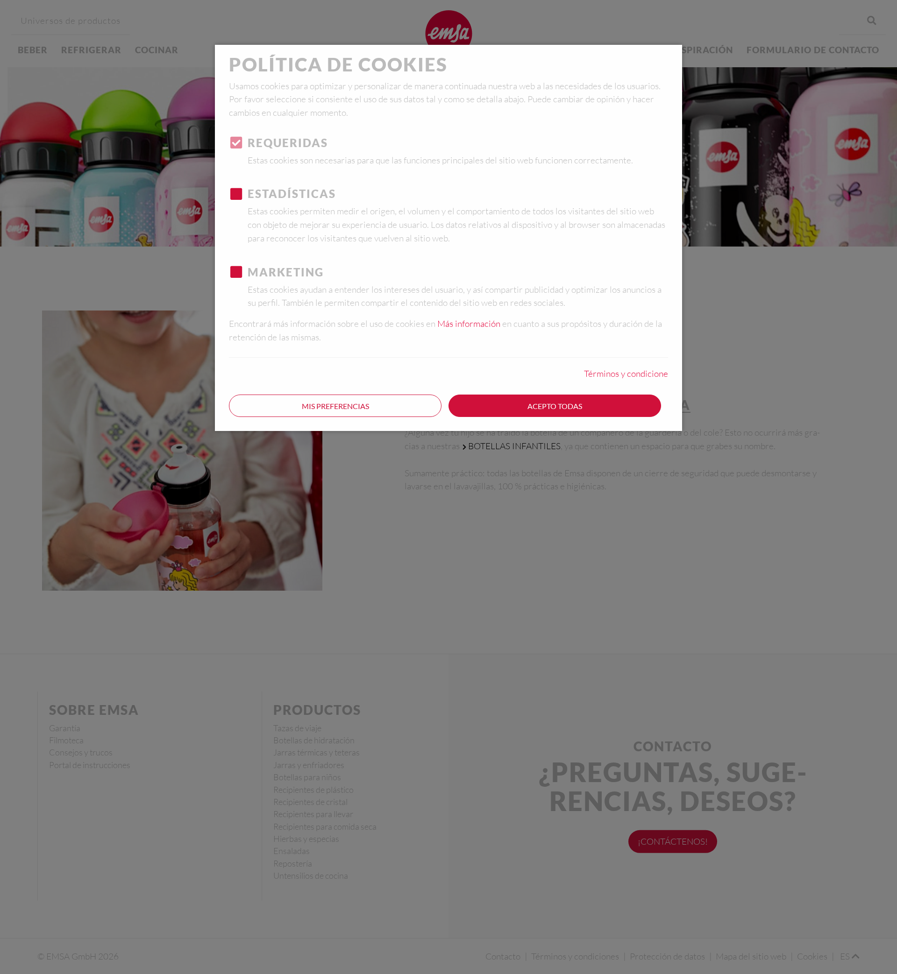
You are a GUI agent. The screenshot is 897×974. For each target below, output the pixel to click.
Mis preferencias (335, 406)
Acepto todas (554, 406)
